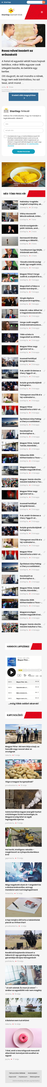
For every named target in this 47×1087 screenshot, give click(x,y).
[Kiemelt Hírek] (13, 12)
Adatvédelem (32, 1073)
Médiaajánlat (34, 1077)
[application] (23, 174)
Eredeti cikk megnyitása (24, 95)
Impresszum (23, 1077)
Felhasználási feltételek (17, 1073)
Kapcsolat (12, 1077)
